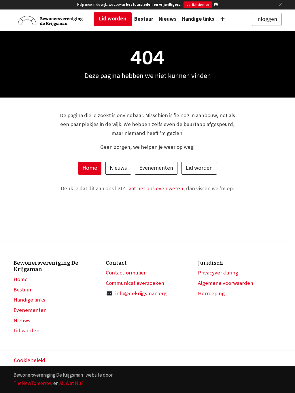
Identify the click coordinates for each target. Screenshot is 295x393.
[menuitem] (113, 19)
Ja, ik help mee (198, 4)
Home (89, 168)
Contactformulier (126, 273)
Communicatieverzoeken (135, 283)
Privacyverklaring (218, 273)
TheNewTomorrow (33, 383)
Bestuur (23, 290)
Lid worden (199, 168)
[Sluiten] (280, 5)
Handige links (29, 300)
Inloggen (266, 19)
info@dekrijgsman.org (141, 293)
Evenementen (156, 168)
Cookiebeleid (29, 360)
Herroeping (211, 293)
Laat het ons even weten (154, 188)
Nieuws (118, 168)
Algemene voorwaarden (225, 283)
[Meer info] (216, 5)
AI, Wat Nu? (71, 383)
